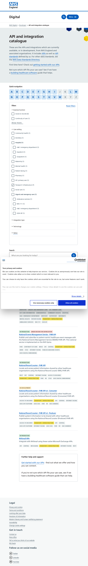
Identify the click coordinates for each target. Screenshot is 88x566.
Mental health (25, 319)
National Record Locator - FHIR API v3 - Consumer (38, 391)
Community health (54, 313)
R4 (46, 378)
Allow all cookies (71, 303)
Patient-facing (36, 319)
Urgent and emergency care (38, 309)
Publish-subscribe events (51, 350)
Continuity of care (30, 347)
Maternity (62, 316)
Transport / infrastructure (52, 319)
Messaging (34, 446)
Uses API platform (26, 403)
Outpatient (53, 316)
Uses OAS (37, 403)
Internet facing (35, 350)
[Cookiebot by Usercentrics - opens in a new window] (76, 260)
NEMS (21, 350)
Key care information (27, 313)
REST (21, 375)
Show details (76, 296)
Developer (22, 25)
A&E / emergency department (29, 316)
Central (51, 347)
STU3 (26, 350)
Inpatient (44, 316)
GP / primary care (55, 309)
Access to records (54, 375)
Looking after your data (17, 513)
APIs (44, 53)
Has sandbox (54, 403)
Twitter (15, 554)
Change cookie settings (17, 526)
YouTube (16, 562)
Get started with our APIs (32, 462)
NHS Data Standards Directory (26, 59)
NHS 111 (37, 322)
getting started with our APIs (46, 64)
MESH (41, 347)
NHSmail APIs (24, 438)
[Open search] (63, 17)
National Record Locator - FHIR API (32, 365)
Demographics (41, 313)
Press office (13, 537)
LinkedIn (16, 558)
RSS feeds (12, 543)
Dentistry (23, 309)
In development (25, 388)
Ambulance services (26, 322)
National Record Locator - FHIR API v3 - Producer (37, 413)
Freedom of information (17, 516)
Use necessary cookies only (43, 303)
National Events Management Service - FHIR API (37, 334)
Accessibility (13, 522)
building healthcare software (24, 73)
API (45, 347)
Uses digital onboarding (28, 353)
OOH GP (44, 322)
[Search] (73, 255)
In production (24, 331)
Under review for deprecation (41, 331)
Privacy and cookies (15, 507)
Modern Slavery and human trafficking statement (26, 519)
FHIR (21, 347)
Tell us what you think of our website (22, 540)
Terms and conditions (16, 510)
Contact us (12, 534)
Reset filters (70, 106)
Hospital (65, 313)
